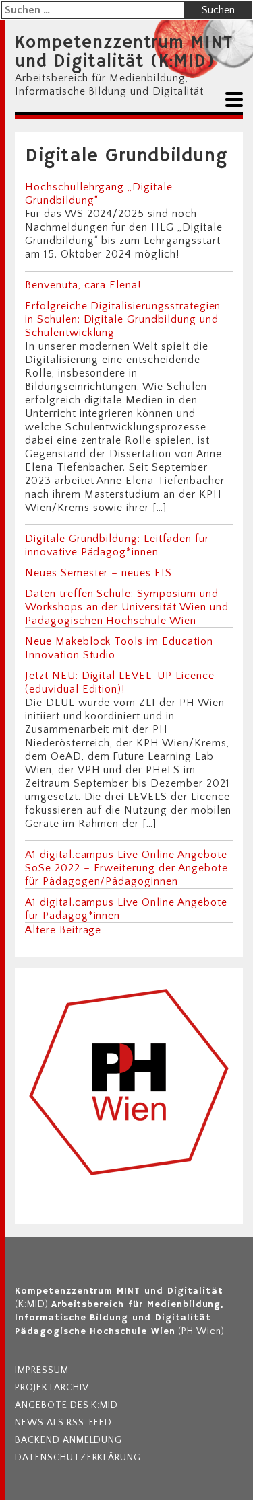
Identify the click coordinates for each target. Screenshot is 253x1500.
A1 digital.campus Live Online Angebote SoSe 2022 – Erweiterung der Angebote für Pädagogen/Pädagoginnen (126, 867)
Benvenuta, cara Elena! (83, 285)
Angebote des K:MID (66, 1405)
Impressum (42, 1370)
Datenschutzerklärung (78, 1457)
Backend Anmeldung (68, 1440)
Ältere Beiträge (63, 930)
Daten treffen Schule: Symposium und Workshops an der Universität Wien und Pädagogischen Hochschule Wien (127, 607)
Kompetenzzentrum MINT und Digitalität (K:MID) (124, 52)
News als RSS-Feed (63, 1422)
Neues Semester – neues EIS (98, 573)
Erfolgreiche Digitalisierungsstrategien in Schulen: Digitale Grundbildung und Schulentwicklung (123, 319)
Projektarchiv (51, 1387)
